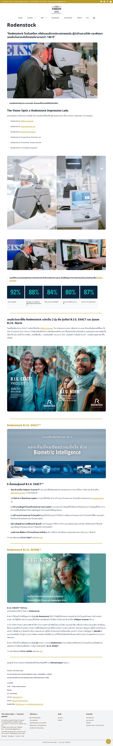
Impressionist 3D (28, 126)
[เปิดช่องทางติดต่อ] (108, 741)
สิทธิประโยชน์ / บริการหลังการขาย (38, 725)
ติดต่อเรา (79, 18)
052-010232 (35, 1)
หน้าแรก (20, 18)
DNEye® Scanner (18, 493)
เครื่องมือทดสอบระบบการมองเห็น (38, 723)
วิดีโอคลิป (88, 723)
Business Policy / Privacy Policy (95, 725)
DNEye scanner (27, 121)
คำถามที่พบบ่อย (90, 718)
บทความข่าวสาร (90, 720)
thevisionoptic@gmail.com (58, 1)
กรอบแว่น (30, 18)
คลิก (41, 537)
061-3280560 (43, 1)
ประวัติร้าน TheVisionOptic (37, 728)
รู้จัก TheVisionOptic (35, 718)
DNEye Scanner (46, 328)
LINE (22, 736)
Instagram (11, 736)
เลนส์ (42, 18)
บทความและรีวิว (68, 18)
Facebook (4, 736)
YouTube (17, 736)
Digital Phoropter (28, 132)
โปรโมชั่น (60, 720)
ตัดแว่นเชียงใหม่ (34, 720)
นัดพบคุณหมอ (55, 18)
